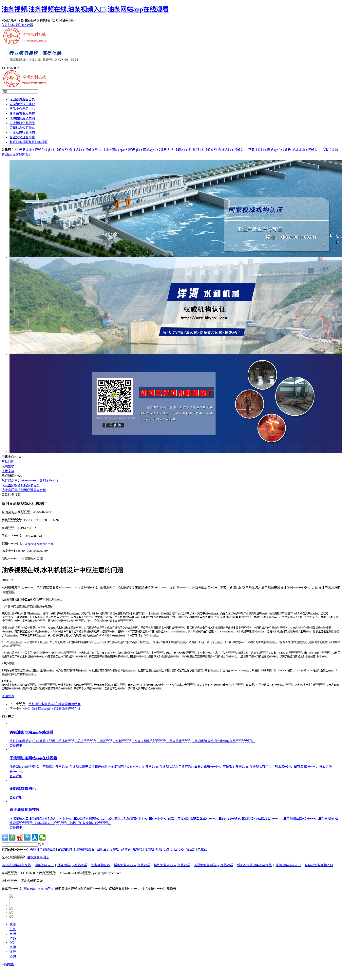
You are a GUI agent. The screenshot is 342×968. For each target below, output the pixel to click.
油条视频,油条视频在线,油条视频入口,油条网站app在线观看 (85, 9)
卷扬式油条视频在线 (33, 150)
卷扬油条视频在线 (42, 849)
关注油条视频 (11, 25)
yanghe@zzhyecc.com (39, 543)
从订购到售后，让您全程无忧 (30, 480)
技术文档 (8, 471)
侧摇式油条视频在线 (83, 150)
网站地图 (8, 964)
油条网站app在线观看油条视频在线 (56, 708)
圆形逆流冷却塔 (108, 849)
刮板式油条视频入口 (232, 150)
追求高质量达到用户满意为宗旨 (24, 490)
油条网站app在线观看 (152, 150)
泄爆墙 (149, 849)
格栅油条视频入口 (288, 865)
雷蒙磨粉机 (65, 849)
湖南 (39, 857)
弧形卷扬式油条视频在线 (254, 865)
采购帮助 (8, 466)
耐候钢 (126, 849)
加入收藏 (27, 25)
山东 (46, 857)
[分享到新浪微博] (20, 837)
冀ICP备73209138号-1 (38, 889)
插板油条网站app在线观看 (132, 865)
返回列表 (8, 696)
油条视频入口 (177, 150)
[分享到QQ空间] (12, 837)
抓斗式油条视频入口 (306, 150)
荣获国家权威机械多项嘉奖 (21, 485)
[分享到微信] (42, 837)
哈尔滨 (31, 857)
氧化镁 (202, 849)
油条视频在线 (58, 150)
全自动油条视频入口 (319, 865)
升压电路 (177, 849)
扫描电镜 (162, 849)
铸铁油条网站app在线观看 (117, 150)
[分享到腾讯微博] (27, 837)
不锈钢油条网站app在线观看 (213, 865)
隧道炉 (190, 849)
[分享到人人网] (35, 837)
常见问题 (8, 461)
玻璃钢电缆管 (85, 849)
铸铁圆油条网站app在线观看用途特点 (54, 704)
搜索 (41, 844)
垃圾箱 (137, 849)
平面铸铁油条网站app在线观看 (269, 150)
